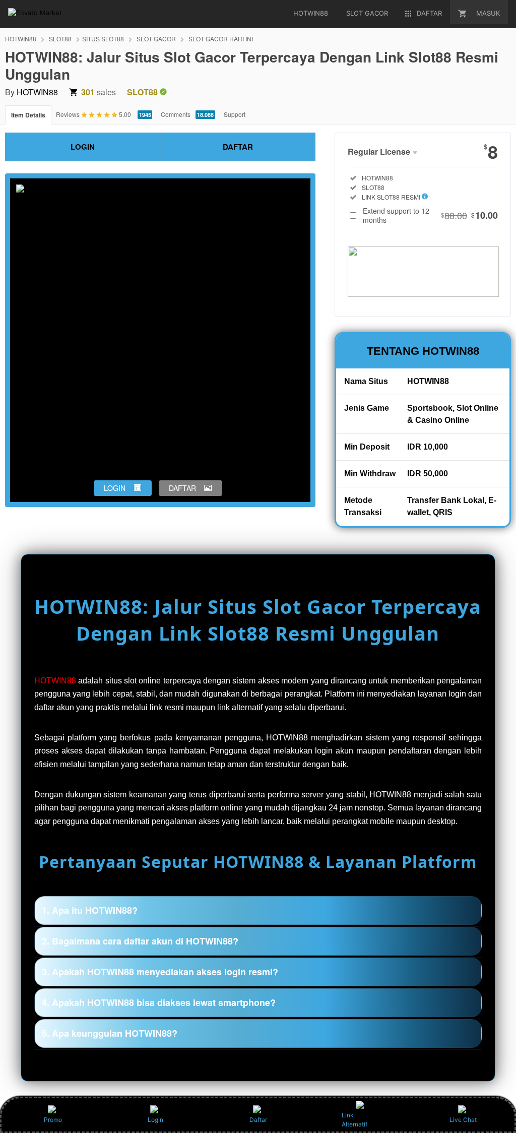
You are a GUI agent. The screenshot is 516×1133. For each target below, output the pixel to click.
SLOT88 (60, 38)
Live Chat (463, 1119)
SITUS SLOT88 (103, 38)
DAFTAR (238, 146)
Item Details (28, 114)
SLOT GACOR (156, 38)
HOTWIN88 (20, 38)
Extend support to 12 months (430, 215)
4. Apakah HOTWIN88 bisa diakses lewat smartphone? (159, 1002)
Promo (53, 1119)
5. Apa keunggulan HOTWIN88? (109, 1033)
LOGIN (83, 146)
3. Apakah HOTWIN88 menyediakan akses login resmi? (160, 971)
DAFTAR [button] (182, 488)
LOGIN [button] (114, 488)
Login (155, 1119)
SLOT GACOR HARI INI (220, 38)
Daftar (258, 1119)
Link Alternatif (354, 1119)
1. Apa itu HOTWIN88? (90, 910)
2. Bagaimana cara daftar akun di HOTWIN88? (140, 941)
